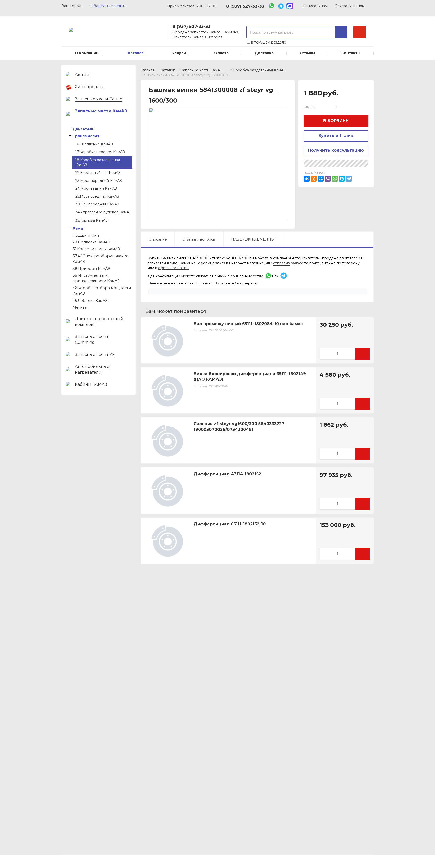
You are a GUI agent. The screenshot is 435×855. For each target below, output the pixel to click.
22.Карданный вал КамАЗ (98, 172)
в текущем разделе (268, 42)
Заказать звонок (349, 6)
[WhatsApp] (335, 179)
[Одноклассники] (314, 179)
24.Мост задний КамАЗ (96, 188)
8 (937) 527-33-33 (245, 6)
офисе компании (173, 268)
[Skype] (342, 179)
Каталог (168, 70)
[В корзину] (362, 354)
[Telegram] (349, 179)
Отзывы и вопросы (199, 239)
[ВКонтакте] (307, 179)
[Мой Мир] (321, 179)
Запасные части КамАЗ (201, 70)
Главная (148, 70)
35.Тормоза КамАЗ (91, 220)
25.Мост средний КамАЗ (97, 196)
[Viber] (328, 179)
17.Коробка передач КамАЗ (100, 152)
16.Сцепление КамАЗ (94, 144)
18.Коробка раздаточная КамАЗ (97, 162)
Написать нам (315, 6)
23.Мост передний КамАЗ (98, 180)
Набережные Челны (107, 6)
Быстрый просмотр (170, 356)
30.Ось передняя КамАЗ (97, 204)
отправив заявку (288, 263)
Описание (158, 239)
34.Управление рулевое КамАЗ (103, 212)
